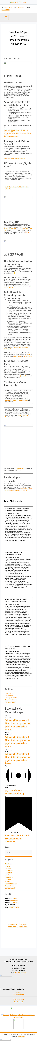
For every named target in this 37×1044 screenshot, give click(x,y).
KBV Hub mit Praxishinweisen (11, 136)
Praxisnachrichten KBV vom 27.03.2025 (14, 158)
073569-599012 (21, 7)
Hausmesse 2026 (9, 693)
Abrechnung (8, 864)
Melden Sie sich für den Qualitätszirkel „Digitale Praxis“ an (17, 187)
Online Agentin (21, 1037)
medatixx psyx (9, 877)
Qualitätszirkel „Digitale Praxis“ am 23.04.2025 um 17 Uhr (18, 229)
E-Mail (28, 354)
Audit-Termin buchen (10, 702)
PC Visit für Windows (18, 999)
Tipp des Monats (20, 469)
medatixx (7, 875)
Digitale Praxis (9, 870)
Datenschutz (8, 868)
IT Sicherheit (8, 872)
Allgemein (7, 866)
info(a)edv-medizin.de (20, 972)
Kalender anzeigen (10, 841)
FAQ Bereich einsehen (10, 700)
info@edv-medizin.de (23, 376)
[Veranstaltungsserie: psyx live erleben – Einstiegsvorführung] (12, 788)
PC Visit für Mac (18, 1002)
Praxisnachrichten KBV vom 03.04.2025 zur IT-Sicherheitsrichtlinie (16, 131)
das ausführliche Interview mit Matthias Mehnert (16, 399)
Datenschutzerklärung (18, 994)
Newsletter (8, 879)
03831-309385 (8, 7)
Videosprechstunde (10, 888)
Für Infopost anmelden (11, 698)
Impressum (18, 992)
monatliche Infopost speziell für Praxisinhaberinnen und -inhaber (18, 489)
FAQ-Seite (27, 232)
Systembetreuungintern (11, 884)
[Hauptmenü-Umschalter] (6, 17)
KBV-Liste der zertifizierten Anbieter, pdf (16, 348)
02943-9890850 (6, 10)
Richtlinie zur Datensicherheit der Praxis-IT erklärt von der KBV (18, 134)
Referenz (7, 881)
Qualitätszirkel (9, 695)
